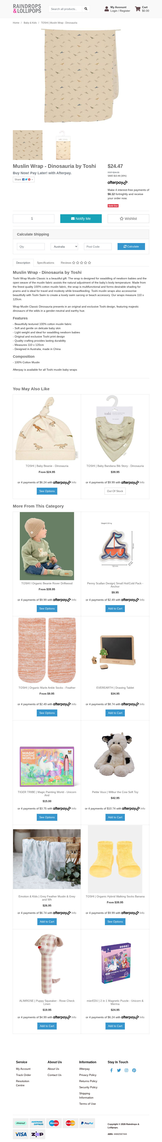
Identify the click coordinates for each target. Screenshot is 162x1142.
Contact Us (54, 1075)
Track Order (23, 1075)
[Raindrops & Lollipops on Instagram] (126, 1070)
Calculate (132, 246)
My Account (23, 1068)
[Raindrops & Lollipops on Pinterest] (134, 1070)
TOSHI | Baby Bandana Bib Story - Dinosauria (115, 465)
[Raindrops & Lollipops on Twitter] (119, 1070)
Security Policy (88, 1087)
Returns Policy (88, 1081)
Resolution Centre (22, 1083)
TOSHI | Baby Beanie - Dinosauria (47, 465)
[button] (117, 8)
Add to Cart (115, 608)
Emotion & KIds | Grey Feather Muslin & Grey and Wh (47, 898)
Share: (18, 179)
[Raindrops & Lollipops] (27, 8)
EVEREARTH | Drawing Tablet (115, 687)
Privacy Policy (87, 1075)
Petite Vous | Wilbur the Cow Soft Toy (115, 792)
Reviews (66, 262)
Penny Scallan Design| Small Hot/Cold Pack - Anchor (115, 585)
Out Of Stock (115, 491)
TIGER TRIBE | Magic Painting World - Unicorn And (47, 793)
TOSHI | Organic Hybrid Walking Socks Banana (115, 896)
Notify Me (83, 219)
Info (74, 482)
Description (23, 262)
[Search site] (86, 8)
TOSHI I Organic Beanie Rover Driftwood (47, 583)
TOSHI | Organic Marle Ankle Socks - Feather (47, 687)
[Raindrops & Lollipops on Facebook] (111, 1070)
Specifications (45, 262)
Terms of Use (87, 1103)
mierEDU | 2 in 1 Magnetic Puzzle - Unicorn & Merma (115, 1002)
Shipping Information (86, 1095)
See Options (47, 491)
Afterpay (84, 1068)
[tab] (23, 263)
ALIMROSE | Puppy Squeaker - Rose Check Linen (46, 1002)
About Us (53, 1068)
